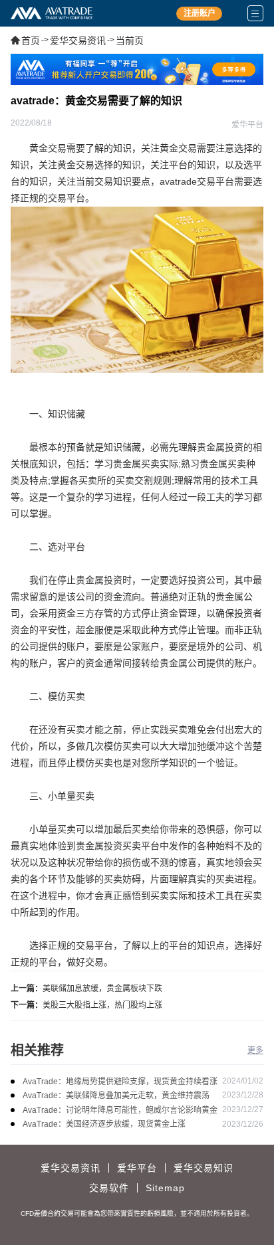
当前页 (130, 40)
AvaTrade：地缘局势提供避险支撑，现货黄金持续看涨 (120, 1081)
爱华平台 (137, 1168)
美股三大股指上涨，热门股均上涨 (102, 1005)
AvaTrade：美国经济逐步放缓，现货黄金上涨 (104, 1124)
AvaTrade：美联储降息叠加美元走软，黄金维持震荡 (116, 1095)
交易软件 (109, 1188)
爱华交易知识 (203, 1168)
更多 (255, 1050)
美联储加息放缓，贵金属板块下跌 (102, 988)
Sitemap (165, 1188)
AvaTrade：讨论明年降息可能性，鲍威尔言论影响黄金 (120, 1110)
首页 (30, 40)
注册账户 (199, 13)
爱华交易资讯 (78, 40)
